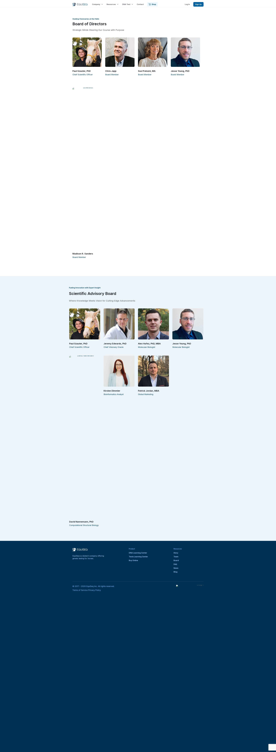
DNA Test (126, 4)
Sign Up (198, 4)
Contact (140, 4)
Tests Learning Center (138, 557)
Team (176, 557)
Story (176, 553)
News (176, 568)
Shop (154, 4)
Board (176, 560)
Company (96, 4)
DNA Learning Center (138, 553)
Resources (111, 4)
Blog (175, 572)
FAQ (175, 564)
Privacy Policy (94, 590)
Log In (187, 4)
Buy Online (133, 560)
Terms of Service (80, 590)
